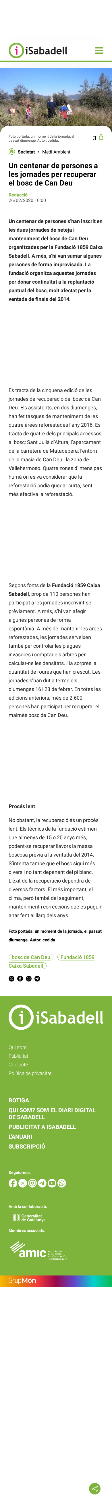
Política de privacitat (30, 1073)
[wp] (61, 1185)
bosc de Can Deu (31, 957)
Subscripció (27, 1146)
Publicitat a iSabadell (42, 1126)
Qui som (18, 1047)
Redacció (18, 195)
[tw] (23, 1185)
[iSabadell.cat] (33, 59)
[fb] (13, 1185)
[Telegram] (43, 1185)
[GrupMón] (56, 1281)
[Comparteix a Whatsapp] (29, 980)
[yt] (52, 1185)
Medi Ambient (56, 152)
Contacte (18, 1064)
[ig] (33, 1185)
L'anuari (20, 1136)
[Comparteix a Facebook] (20, 980)
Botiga (19, 1100)
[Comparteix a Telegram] (37, 980)
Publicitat (18, 1056)
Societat (26, 152)
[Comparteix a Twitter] (11, 980)
